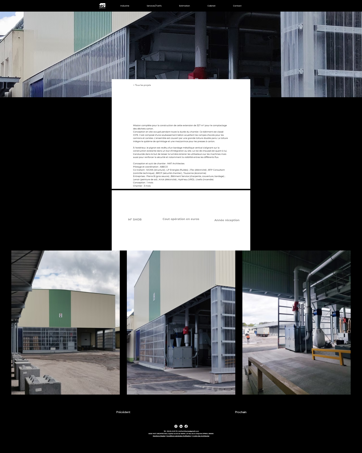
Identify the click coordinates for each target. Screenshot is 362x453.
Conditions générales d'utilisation (179, 436)
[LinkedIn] (181, 426)
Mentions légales (159, 436)
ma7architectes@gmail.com (188, 431)
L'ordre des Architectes (200, 436)
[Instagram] (175, 426)
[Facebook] (186, 426)
